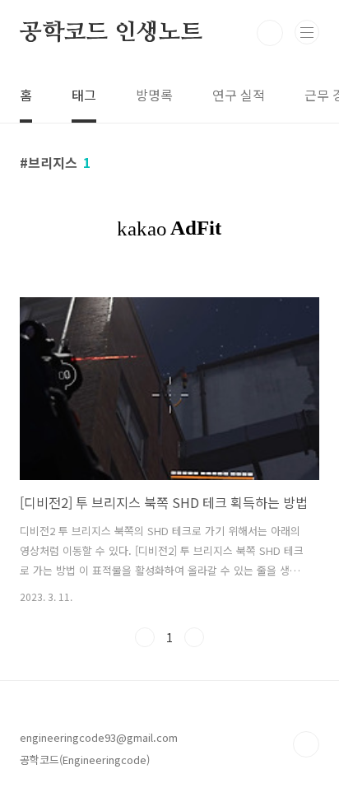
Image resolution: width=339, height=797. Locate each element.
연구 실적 (238, 95)
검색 (270, 33)
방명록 (154, 95)
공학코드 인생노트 (111, 32)
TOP (306, 744)
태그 (84, 95)
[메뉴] (307, 32)
